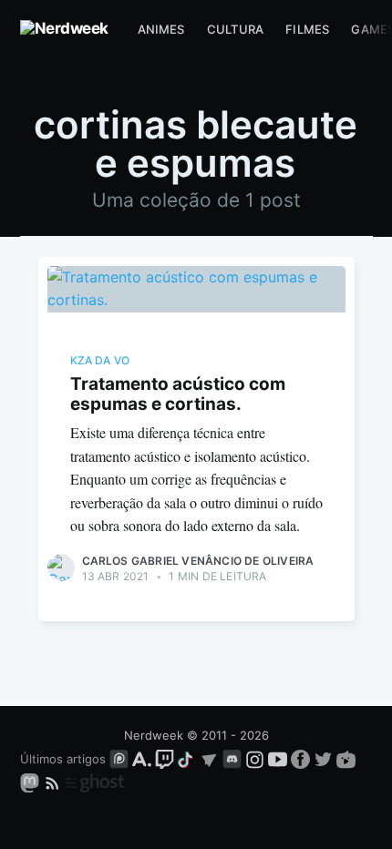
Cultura (235, 29)
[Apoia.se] (143, 759)
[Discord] (232, 759)
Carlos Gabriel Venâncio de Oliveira (198, 561)
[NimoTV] (346, 759)
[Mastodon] (31, 781)
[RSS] (54, 781)
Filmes (307, 29)
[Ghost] (95, 781)
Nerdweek (153, 735)
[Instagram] (254, 759)
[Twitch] (164, 759)
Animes (161, 29)
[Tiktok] (187, 759)
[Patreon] (119, 759)
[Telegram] (209, 759)
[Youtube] (277, 759)
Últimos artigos (63, 759)
